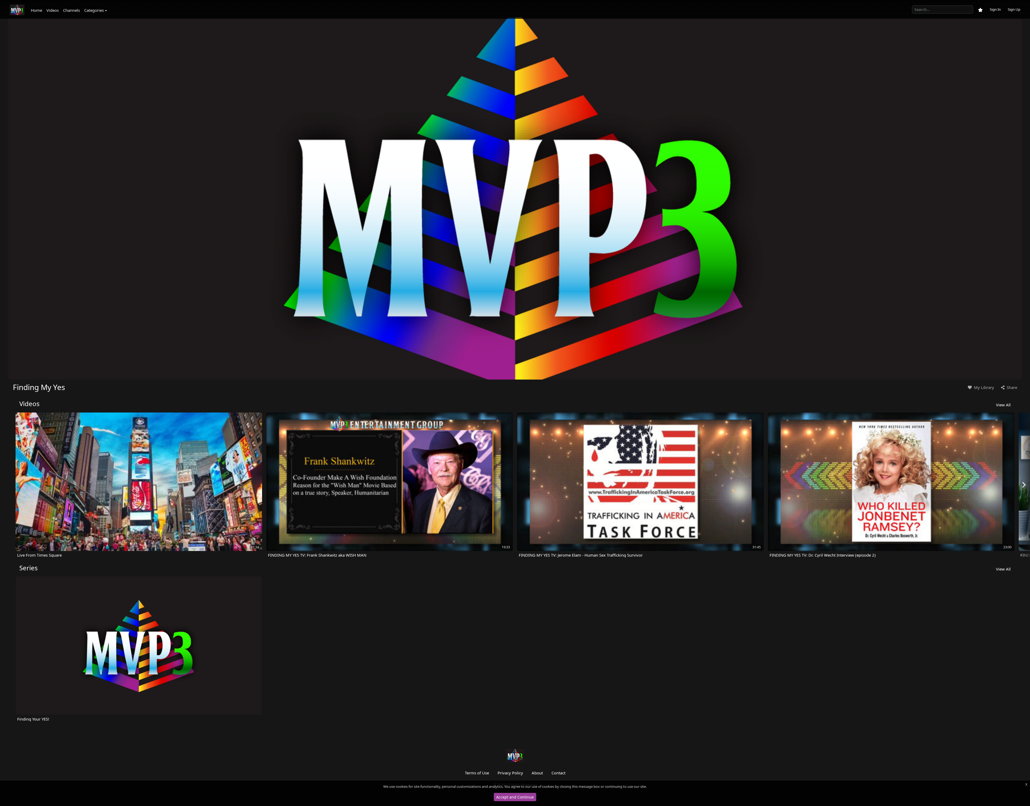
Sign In (995, 9)
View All (1003, 404)
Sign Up (1014, 9)
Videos (52, 10)
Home (36, 10)
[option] (139, 485)
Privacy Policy (510, 772)
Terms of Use (477, 772)
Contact (558, 772)
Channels (71, 10)
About (537, 772)
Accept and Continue (515, 797)
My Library (983, 387)
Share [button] (1011, 387)
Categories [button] (94, 10)
